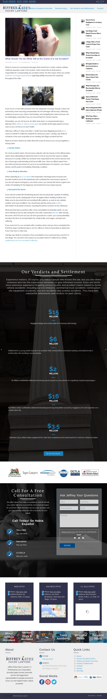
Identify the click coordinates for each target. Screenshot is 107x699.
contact (58, 203)
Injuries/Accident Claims (85, 659)
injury (64, 131)
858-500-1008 (89, 592)
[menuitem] (16, 8)
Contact (79, 666)
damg (35, 62)
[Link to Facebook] (100, 1)
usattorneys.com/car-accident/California (21, 240)
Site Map (79, 671)
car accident (26, 177)
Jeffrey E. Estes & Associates (27, 124)
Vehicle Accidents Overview (87, 661)
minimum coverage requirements (18, 76)
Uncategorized (25, 62)
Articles (79, 668)
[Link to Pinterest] (103, 1)
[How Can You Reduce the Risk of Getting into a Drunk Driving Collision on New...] (1, 349)
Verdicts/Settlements (84, 663)
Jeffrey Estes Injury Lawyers (20, 696)
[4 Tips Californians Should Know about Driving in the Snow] (105, 349)
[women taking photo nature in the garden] (38, 37)
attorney (55, 213)
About (78, 656)
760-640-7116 (21, 592)
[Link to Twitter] (97, 1)
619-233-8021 (55, 592)
